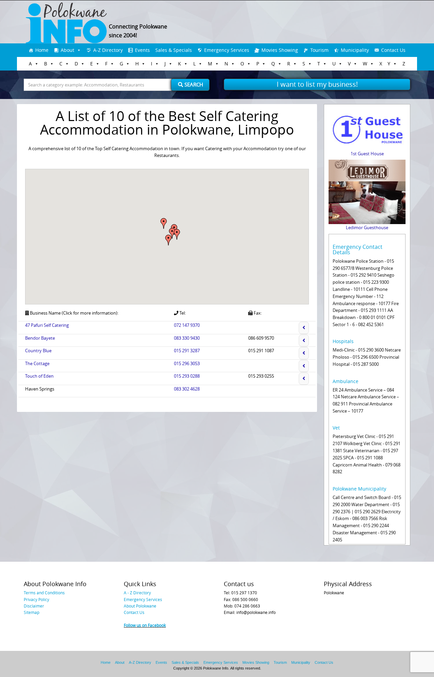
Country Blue (38, 350)
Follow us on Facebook (145, 625)
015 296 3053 (187, 363)
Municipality (355, 50)
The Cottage (37, 363)
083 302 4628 (187, 389)
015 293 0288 (187, 376)
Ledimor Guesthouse (367, 227)
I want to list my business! (317, 84)
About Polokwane (140, 606)
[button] (168, 240)
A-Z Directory (108, 50)
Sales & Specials (173, 50)
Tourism (319, 50)
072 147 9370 (187, 325)
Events (142, 50)
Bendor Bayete (40, 338)
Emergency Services (226, 50)
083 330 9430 (187, 338)
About (67, 50)
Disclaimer (34, 606)
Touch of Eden (39, 376)
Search (193, 84)
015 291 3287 (187, 350)
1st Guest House (367, 154)
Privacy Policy (36, 599)
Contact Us (393, 50)
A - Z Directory (137, 592)
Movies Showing (279, 50)
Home (41, 50)
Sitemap (31, 612)
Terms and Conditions (44, 592)
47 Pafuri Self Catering (47, 325)
